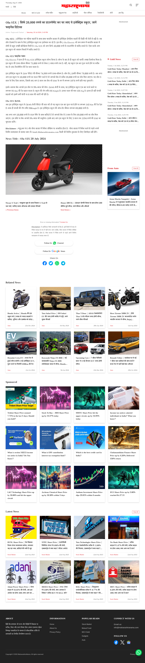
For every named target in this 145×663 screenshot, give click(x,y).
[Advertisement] (123, 37)
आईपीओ (75, 13)
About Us (53, 628)
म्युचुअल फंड (62, 13)
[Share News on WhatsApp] (57, 263)
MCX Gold (36, 13)
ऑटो (111, 13)
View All (135, 59)
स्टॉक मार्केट (49, 13)
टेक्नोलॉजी (101, 13)
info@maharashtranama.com (126, 628)
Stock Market (87, 624)
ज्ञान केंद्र (121, 13)
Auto (83, 640)
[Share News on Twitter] (51, 263)
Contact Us (64, 222)
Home (23, 13)
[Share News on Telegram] (63, 263)
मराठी (7, 7)
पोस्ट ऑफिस (88, 13)
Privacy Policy (55, 632)
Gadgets (85, 636)
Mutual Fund (86, 628)
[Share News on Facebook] (45, 263)
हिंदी (14, 7)
